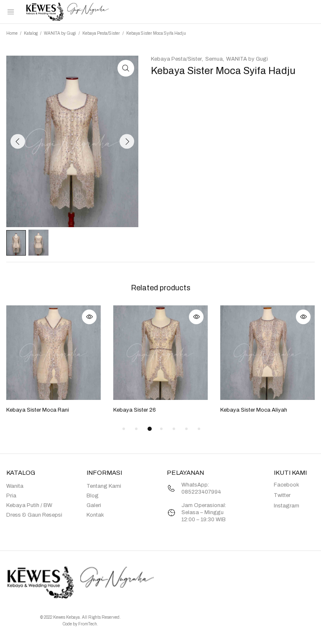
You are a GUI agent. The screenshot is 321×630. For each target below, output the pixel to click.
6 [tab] (186, 429)
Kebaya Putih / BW (29, 505)
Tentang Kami (104, 486)
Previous (17, 141)
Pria (11, 496)
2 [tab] (136, 429)
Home (12, 33)
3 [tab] (150, 429)
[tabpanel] (53, 360)
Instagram (286, 506)
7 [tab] (199, 429)
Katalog (31, 33)
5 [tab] (174, 429)
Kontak (95, 515)
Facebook (286, 485)
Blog (93, 496)
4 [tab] (161, 429)
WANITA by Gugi (60, 33)
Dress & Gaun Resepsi (34, 515)
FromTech (87, 624)
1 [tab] (123, 429)
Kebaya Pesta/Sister (101, 33)
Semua (214, 59)
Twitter (282, 495)
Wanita (14, 486)
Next (127, 141)
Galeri (94, 505)
